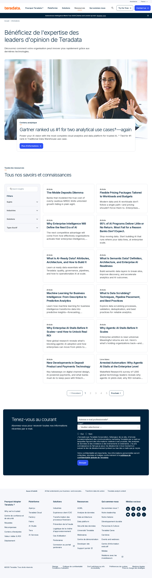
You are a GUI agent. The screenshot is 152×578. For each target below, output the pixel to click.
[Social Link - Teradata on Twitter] (144, 509)
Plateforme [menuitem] (53, 8)
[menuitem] (112, 8)
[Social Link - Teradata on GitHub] (133, 509)
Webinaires (82, 535)
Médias (104, 551)
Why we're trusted (12, 511)
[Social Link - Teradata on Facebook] (133, 515)
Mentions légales (138, 566)
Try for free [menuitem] (123, 8)
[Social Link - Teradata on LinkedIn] (128, 509)
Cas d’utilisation (59, 536)
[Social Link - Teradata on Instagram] (139, 515)
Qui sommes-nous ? (110, 508)
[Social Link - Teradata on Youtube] (128, 515)
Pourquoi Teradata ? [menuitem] (34, 8)
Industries (57, 508)
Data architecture (84, 517)
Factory (32, 517)
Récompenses (10, 527)
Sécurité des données (86, 526)
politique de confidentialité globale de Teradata (104, 456)
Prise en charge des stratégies (133, 568)
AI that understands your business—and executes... (63, 491)
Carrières (105, 535)
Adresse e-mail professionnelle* (93, 419)
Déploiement (9, 541)
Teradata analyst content (117, 491)
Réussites (8, 523)
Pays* (80, 423)
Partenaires (58, 540)
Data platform (83, 521)
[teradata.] (12, 8)
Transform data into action (94, 491)
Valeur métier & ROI (12, 536)
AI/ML (80, 508)
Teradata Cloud (35, 512)
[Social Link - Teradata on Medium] (139, 509)
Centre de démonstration (87, 539)
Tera (31, 530)
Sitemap (55, 566)
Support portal (83, 548)
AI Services (33, 535)
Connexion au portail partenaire (62, 546)
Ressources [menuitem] (80, 8)
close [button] (148, 15)
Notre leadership (109, 512)
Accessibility (95, 568)
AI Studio (32, 526)
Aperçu (32, 508)
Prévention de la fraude (63, 524)
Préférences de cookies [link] (118, 566)
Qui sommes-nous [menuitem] (97, 8)
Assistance (133, 1)
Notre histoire (107, 517)
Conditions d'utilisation (60, 568)
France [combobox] (143, 1)
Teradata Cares (108, 530)
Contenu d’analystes (12, 532)
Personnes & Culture (110, 526)
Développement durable (112, 521)
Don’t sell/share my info (96, 566)
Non (90, 434)
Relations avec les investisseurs (109, 556)
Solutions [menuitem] (66, 8)
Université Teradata (85, 530)
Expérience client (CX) (62, 512)
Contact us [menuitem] (141, 8)
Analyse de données (85, 512)
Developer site (83, 544)
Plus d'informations (30, 146)
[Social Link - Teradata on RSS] (144, 515)
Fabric (31, 521)
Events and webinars (110, 539)
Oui (82, 434)
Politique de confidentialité (72, 566)
